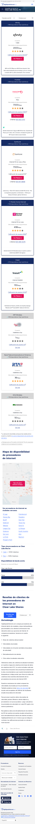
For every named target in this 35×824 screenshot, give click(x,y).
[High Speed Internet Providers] (9, 4)
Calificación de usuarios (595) (17, 234)
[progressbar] (17, 570)
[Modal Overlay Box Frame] (17, 745)
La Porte (5, 537)
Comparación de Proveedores (24, 766)
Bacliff (5, 520)
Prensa (19, 793)
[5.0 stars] (22, 51)
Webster (5, 525)
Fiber (4, 556)
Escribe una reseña (10, 615)
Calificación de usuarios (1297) (17, 112)
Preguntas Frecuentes (23, 771)
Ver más (17, 347)
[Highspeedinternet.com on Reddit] (28, 796)
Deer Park (21, 520)
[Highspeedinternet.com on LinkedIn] (31, 796)
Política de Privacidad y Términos (22, 815)
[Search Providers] (15, 773)
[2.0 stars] (15, 51)
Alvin (20, 534)
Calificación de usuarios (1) (17, 384)
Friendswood (23, 514)
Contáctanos (21, 790)
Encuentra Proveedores (6, 766)
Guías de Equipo (22, 769)
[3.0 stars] (17, 51)
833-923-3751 (20, 119)
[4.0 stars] (20, 51)
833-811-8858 (20, 182)
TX (6, 728)
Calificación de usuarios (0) (17, 344)
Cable (4, 552)
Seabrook (6, 523)
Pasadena (21, 517)
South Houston (23, 531)
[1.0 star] (13, 51)
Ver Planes (15, 58)
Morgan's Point (7, 540)
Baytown (21, 537)
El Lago (5, 514)
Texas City (22, 523)
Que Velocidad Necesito (6, 789)
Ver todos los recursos (23, 774)
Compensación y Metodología (7, 815)
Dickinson (6, 531)
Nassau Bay (6, 517)
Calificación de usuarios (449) (17, 292)
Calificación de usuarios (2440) (17, 55)
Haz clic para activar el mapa (17, 483)
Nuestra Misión (21, 787)
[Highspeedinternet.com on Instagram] (25, 796)
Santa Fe (21, 525)
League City (6, 528)
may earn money (6, 1)
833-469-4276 (20, 242)
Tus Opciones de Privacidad (9, 817)
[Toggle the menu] (32, 4)
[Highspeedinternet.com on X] (22, 796)
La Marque (22, 528)
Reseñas (3, 769)
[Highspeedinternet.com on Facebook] (19, 796)
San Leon (6, 534)
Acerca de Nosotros (22, 784)
